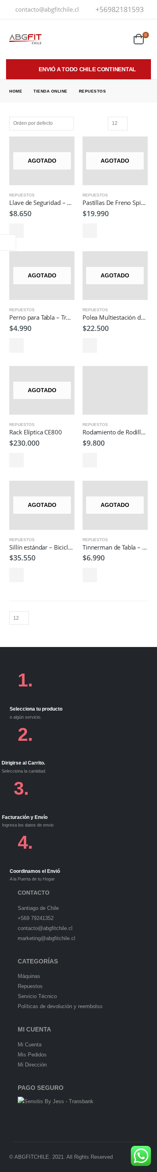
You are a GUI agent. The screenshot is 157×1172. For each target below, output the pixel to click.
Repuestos (22, 195)
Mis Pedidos (32, 1055)
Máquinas (29, 976)
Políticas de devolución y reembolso (60, 1006)
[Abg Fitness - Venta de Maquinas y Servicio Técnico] (25, 39)
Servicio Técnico (37, 996)
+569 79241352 (36, 918)
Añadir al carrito (90, 460)
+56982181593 (119, 9)
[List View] (144, 123)
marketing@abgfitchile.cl (46, 938)
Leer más (16, 230)
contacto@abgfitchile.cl (47, 9)
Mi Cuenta (29, 1045)
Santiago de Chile (38, 908)
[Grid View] (134, 123)
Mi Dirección (32, 1065)
